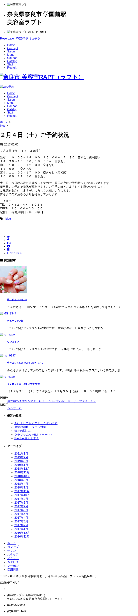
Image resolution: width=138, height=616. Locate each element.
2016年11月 (21, 536)
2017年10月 (22, 495)
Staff (10, 64)
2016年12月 (22, 532)
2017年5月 (21, 513)
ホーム (11, 543)
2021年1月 (21, 453)
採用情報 (13, 569)
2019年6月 (21, 461)
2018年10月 (22, 476)
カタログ (13, 562)
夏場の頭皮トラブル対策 (30, 427)
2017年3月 (21, 521)
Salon (11, 51)
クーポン (13, 565)
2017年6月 (21, 510)
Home (11, 45)
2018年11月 (21, 472)
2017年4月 (21, 517)
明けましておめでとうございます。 (26, 362)
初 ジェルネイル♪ (17, 299)
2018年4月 (21, 483)
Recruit (11, 67)
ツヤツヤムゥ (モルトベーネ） (33, 434)
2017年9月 (21, 498)
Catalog (12, 61)
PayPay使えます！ (26, 438)
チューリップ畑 (15, 320)
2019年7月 (21, 457)
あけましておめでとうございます (36, 423)
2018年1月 (21, 487)
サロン (11, 550)
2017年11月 (21, 491)
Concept (12, 48)
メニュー (13, 558)
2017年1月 (21, 529)
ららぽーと (14, 408)
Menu (10, 54)
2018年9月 (21, 479)
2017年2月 (21, 525)
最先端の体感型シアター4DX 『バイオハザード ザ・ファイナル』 (51, 401)
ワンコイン (13, 341)
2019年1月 (21, 464)
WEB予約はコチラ (20, 38)
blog (8, 218)
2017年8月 (21, 502)
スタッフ (13, 554)
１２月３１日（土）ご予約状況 (23, 384)
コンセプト (14, 546)
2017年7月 (21, 506)
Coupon (12, 57)
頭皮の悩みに (23, 430)
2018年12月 (22, 468)
